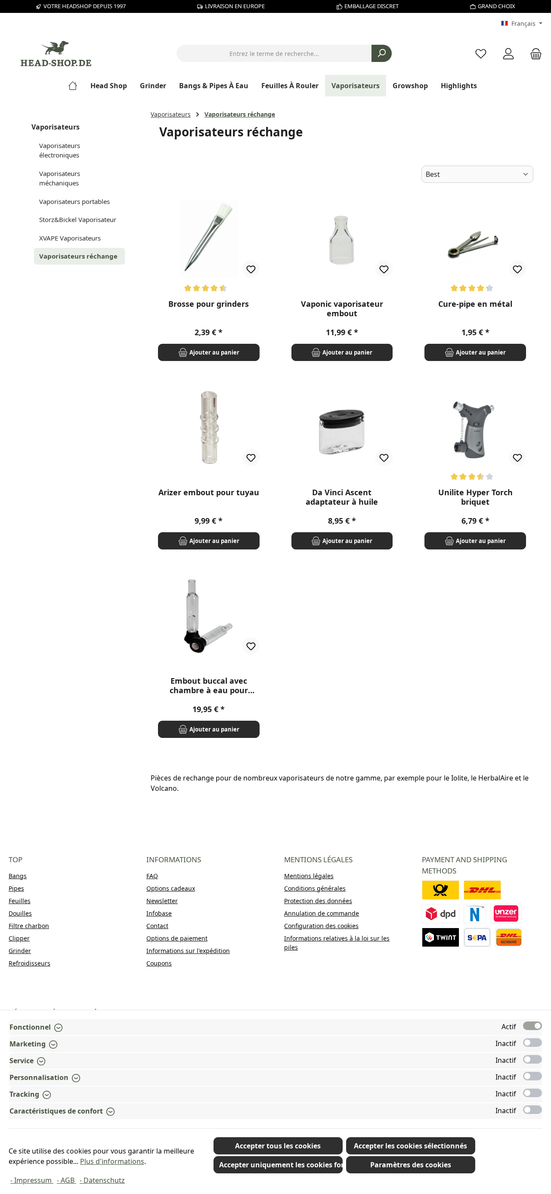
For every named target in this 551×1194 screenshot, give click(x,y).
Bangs (18, 876)
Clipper (19, 938)
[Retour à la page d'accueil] (56, 53)
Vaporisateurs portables (74, 201)
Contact (157, 926)
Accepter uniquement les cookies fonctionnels (281, 1164)
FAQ (152, 876)
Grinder (20, 951)
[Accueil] (76, 85)
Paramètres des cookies (410, 1164)
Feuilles (20, 901)
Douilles (20, 913)
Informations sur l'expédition (188, 951)
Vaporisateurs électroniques (59, 150)
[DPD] (440, 913)
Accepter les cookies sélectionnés (410, 1146)
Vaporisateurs (55, 127)
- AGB (66, 1180)
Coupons (159, 963)
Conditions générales (315, 888)
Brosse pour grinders (208, 304)
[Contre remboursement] (509, 937)
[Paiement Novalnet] (475, 913)
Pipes (16, 888)
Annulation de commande (321, 913)
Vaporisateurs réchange (78, 256)
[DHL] (482, 890)
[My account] (508, 53)
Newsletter (162, 901)
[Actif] (532, 1025)
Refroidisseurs (29, 963)
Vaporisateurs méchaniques (59, 178)
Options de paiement (176, 938)
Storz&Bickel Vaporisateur (77, 219)
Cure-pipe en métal (475, 304)
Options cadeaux (170, 888)
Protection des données (318, 901)
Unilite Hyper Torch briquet (475, 496)
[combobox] (274, 53)
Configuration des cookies (321, 926)
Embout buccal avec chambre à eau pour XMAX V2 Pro (209, 685)
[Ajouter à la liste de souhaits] (251, 269)
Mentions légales (309, 876)
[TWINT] (440, 937)
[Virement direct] (506, 913)
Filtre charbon (29, 926)
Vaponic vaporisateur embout (342, 308)
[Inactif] (532, 1042)
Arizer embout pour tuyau (208, 492)
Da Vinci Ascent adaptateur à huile (342, 496)
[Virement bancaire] (477, 937)
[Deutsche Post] (440, 890)
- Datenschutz (102, 1180)
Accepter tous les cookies (278, 1146)
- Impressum (31, 1180)
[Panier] (533, 53)
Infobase (159, 913)
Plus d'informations (112, 1161)
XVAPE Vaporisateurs (70, 238)
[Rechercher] (381, 53)
